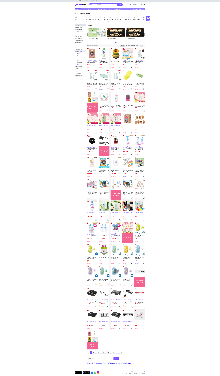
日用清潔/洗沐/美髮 (78, 44)
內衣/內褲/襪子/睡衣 (78, 38)
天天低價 (105, 9)
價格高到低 (133, 45)
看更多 (126, 9)
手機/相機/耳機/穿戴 (78, 27)
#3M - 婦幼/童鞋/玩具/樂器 (92, 362)
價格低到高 (128, 45)
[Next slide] (97, 53)
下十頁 (118, 352)
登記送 (89, 9)
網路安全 (135, 373)
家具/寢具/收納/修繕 (78, 68)
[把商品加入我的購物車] (96, 67)
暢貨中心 (94, 9)
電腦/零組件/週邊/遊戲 (79, 31)
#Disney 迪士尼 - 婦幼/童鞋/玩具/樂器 (105, 362)
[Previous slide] (87, 53)
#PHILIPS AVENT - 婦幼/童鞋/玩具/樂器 (121, 362)
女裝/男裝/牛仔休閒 (78, 36)
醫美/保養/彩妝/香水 (78, 42)
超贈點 (142, 9)
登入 (128, 4)
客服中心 (123, 373)
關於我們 (127, 373)
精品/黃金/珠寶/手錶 (78, 33)
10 (113, 352)
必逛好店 (116, 9)
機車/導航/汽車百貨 (78, 73)
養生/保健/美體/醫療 (78, 49)
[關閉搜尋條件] (95, 4)
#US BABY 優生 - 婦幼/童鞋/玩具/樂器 (123, 363)
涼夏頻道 (110, 9)
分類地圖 (143, 373)
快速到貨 (100, 9)
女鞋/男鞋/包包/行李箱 (79, 40)
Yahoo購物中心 (81, 4)
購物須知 (131, 373)
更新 (144, 371)
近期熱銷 (137, 45)
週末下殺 (121, 9)
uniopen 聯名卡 (135, 9)
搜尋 (116, 358)
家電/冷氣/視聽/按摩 (78, 29)
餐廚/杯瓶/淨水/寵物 (78, 66)
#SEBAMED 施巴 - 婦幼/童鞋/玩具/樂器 (94, 363)
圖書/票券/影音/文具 (78, 75)
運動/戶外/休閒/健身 (78, 70)
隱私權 (140, 373)
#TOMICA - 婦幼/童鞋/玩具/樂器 (109, 363)
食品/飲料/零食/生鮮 (78, 47)
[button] (87, 34)
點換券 (84, 9)
